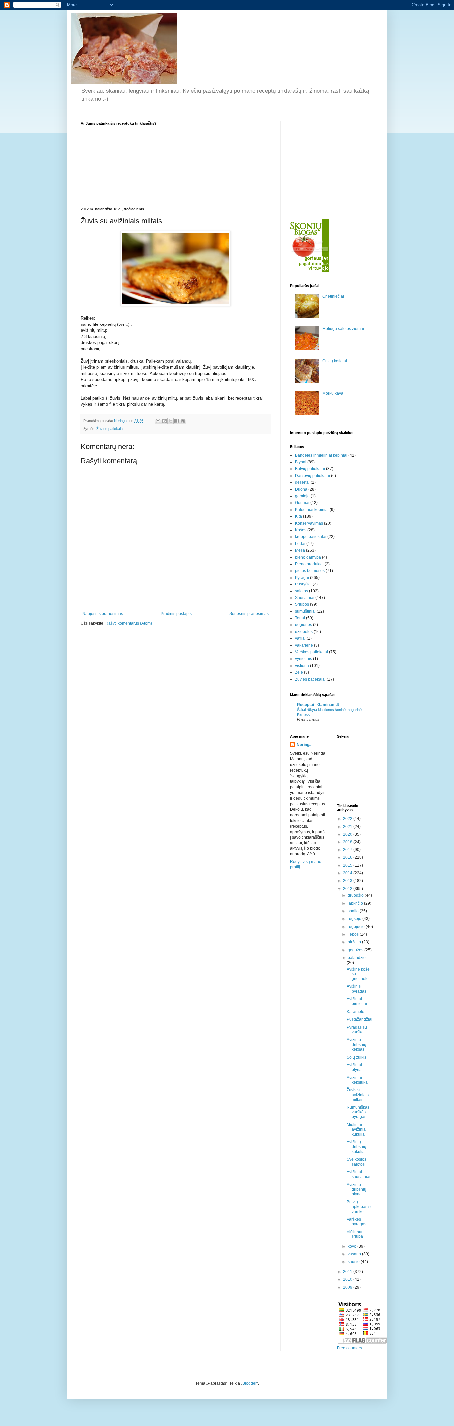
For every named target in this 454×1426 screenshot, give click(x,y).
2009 (348, 1287)
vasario (355, 1254)
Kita (298, 516)
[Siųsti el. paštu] (158, 421)
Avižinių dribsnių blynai (356, 1189)
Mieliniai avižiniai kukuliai (357, 1129)
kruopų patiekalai (310, 536)
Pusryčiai (303, 584)
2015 (348, 865)
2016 (348, 857)
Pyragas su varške (357, 1029)
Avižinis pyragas (356, 988)
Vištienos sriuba (355, 1234)
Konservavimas (309, 523)
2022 (348, 818)
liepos (354, 934)
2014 (348, 873)
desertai (302, 482)
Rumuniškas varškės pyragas (358, 1112)
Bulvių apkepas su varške (360, 1207)
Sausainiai (304, 597)
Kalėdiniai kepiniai (312, 509)
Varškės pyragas (356, 1221)
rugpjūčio (357, 926)
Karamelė (355, 1011)
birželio (355, 942)
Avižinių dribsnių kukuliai (356, 1147)
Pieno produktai (309, 564)
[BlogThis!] (164, 421)
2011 (348, 1271)
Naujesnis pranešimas (102, 613)
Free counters (349, 1348)
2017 (348, 849)
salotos (301, 591)
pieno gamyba (308, 557)
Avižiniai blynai (355, 1067)
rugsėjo (355, 918)
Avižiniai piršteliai (357, 1001)
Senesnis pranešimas (249, 613)
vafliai (300, 638)
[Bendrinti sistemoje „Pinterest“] (183, 421)
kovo (352, 1246)
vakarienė (304, 645)
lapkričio (356, 903)
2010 (348, 1279)
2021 (348, 826)
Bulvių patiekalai (310, 468)
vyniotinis (303, 658)
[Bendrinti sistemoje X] (170, 421)
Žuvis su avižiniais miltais (358, 1095)
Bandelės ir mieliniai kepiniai (321, 455)
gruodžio (356, 895)
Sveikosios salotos (356, 1161)
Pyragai (302, 577)
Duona (301, 489)
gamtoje (302, 496)
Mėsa (300, 550)
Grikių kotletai (334, 361)
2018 (348, 842)
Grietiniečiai (333, 296)
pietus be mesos (310, 570)
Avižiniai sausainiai (358, 1174)
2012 (348, 888)
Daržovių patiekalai (312, 475)
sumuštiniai (305, 611)
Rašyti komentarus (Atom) (128, 623)
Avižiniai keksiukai (358, 1080)
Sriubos (302, 604)
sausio (354, 1261)
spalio (354, 911)
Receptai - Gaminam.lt (318, 704)
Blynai (300, 462)
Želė (299, 672)
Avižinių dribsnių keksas (356, 1044)
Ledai (300, 543)
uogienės (303, 624)
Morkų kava (332, 393)
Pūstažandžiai (359, 1019)
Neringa (304, 744)
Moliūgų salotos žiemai (343, 328)
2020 (348, 834)
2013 (348, 880)
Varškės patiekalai (311, 652)
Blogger (249, 1383)
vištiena (302, 665)
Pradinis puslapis (176, 613)
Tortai (300, 618)
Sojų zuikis (356, 1057)
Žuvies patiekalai (109, 429)
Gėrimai (302, 502)
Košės (300, 530)
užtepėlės (304, 631)
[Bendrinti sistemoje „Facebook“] (176, 421)
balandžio (357, 957)
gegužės (356, 950)
